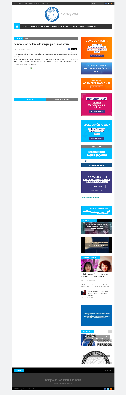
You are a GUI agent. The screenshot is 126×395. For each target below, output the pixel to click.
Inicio (15, 3)
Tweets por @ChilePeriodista (90, 197)
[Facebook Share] (69, 49)
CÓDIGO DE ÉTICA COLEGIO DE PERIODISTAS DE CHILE (31, 3)
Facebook (106, 3)
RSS (111, 3)
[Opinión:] (96, 264)
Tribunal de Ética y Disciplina (40, 26)
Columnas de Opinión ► (90, 258)
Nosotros (25, 26)
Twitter (108, 3)
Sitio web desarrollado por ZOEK (63, 383)
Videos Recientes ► (89, 220)
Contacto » (107, 370)
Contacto (47, 3)
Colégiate (74, 26)
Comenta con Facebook (62, 99)
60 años (82, 26)
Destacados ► (87, 331)
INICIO (19, 371)
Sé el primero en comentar (25, 49)
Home (17, 26)
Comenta (30, 99)
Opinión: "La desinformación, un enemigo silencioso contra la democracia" (95, 275)
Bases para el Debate (22, 31)
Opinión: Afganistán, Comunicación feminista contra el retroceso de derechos (98, 293)
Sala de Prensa (91, 26)
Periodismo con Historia (60, 26)
